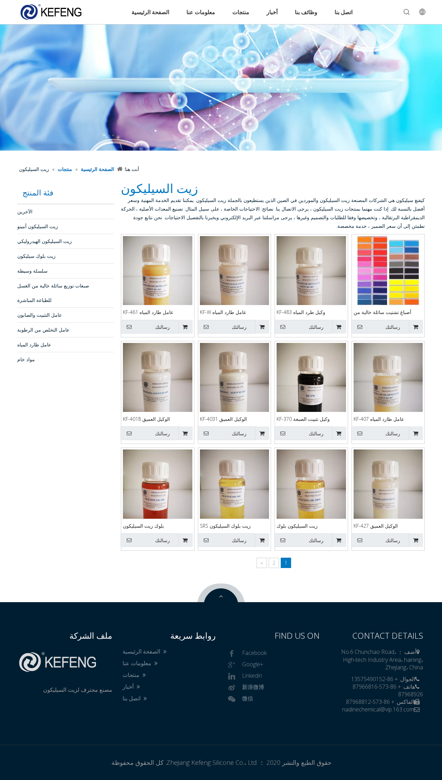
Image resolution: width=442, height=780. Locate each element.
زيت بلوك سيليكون (36, 256)
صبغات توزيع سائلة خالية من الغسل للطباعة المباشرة (53, 292)
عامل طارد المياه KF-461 (148, 312)
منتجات (240, 12)
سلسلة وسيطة (32, 270)
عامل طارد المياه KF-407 (379, 419)
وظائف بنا (306, 12)
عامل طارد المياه (34, 344)
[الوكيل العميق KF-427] (388, 495)
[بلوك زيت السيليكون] (157, 495)
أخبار (272, 12)
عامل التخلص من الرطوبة (43, 329)
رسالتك (392, 327)
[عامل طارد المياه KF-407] (388, 388)
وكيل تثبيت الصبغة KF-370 (303, 419)
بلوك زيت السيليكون (143, 526)
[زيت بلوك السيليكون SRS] (234, 495)
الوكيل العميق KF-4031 (223, 419)
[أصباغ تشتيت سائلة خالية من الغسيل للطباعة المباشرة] (388, 270)
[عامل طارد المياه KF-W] (234, 281)
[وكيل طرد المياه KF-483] (311, 281)
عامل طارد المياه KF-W (223, 312)
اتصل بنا (344, 12)
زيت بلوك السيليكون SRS (225, 526)
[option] (221, 87)
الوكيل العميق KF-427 (376, 526)
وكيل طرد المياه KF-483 (301, 312)
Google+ (252, 664)
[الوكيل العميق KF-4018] (157, 388)
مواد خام (26, 359)
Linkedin (252, 676)
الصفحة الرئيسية (150, 12)
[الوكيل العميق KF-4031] (234, 388)
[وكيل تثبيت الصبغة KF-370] (311, 388)
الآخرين (24, 211)
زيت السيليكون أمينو (37, 226)
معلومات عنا (200, 12)
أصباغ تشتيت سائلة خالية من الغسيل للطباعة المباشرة (382, 312)
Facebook (254, 653)
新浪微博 (253, 687)
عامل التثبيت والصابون (39, 315)
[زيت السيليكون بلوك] (311, 495)
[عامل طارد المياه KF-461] (157, 281)
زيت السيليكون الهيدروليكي (44, 241)
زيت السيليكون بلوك (297, 526)
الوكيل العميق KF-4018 (146, 419)
